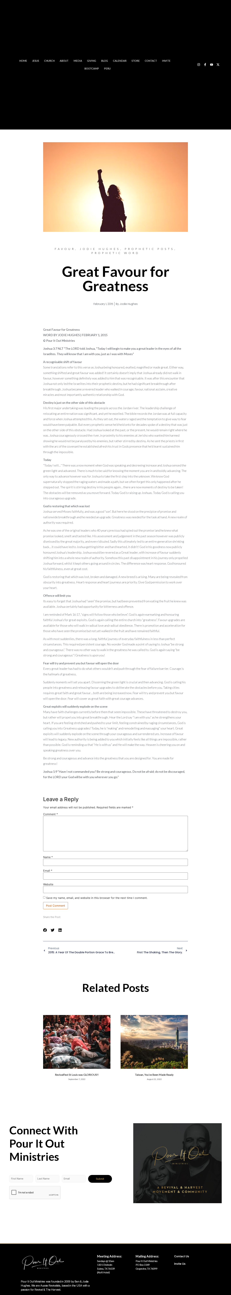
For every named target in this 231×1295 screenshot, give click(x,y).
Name (48, 857)
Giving (91, 60)
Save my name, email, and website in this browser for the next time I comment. (96, 897)
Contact (151, 60)
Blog (104, 60)
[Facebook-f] (205, 64)
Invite (166, 60)
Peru (107, 68)
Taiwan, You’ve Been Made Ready (154, 1074)
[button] (45, 930)
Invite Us (180, 1263)
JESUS (35, 60)
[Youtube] (211, 64)
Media (78, 60)
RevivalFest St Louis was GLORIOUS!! (77, 1074)
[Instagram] (198, 64)
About (64, 60)
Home (23, 60)
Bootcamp (91, 68)
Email (47, 870)
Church (49, 60)
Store (136, 60)
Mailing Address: (147, 1256)
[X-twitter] (218, 64)
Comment (50, 814)
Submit (100, 1178)
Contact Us (181, 1256)
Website (48, 884)
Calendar (119, 60)
